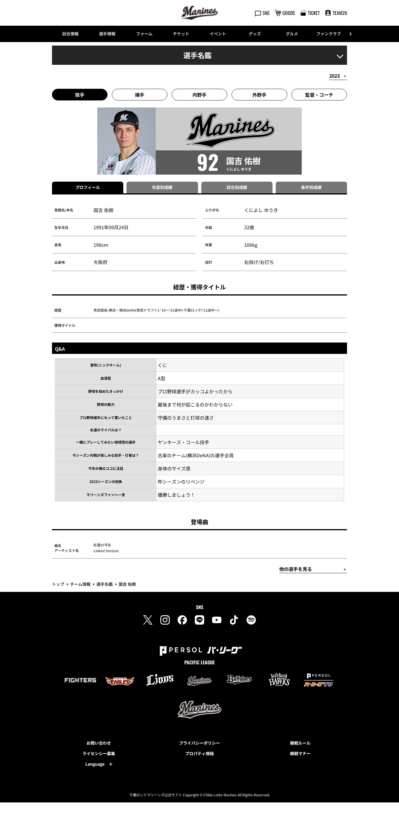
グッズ (255, 34)
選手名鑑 (104, 584)
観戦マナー (300, 753)
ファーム (144, 34)
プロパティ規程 (199, 753)
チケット (181, 34)
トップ (58, 584)
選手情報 (107, 34)
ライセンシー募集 (98, 753)
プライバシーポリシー (199, 743)
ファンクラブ (328, 34)
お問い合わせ (98, 743)
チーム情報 (80, 584)
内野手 (199, 94)
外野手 (259, 94)
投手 (79, 94)
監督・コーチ (319, 94)
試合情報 (70, 34)
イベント (218, 34)
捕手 (139, 94)
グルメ (292, 34)
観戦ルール (300, 743)
